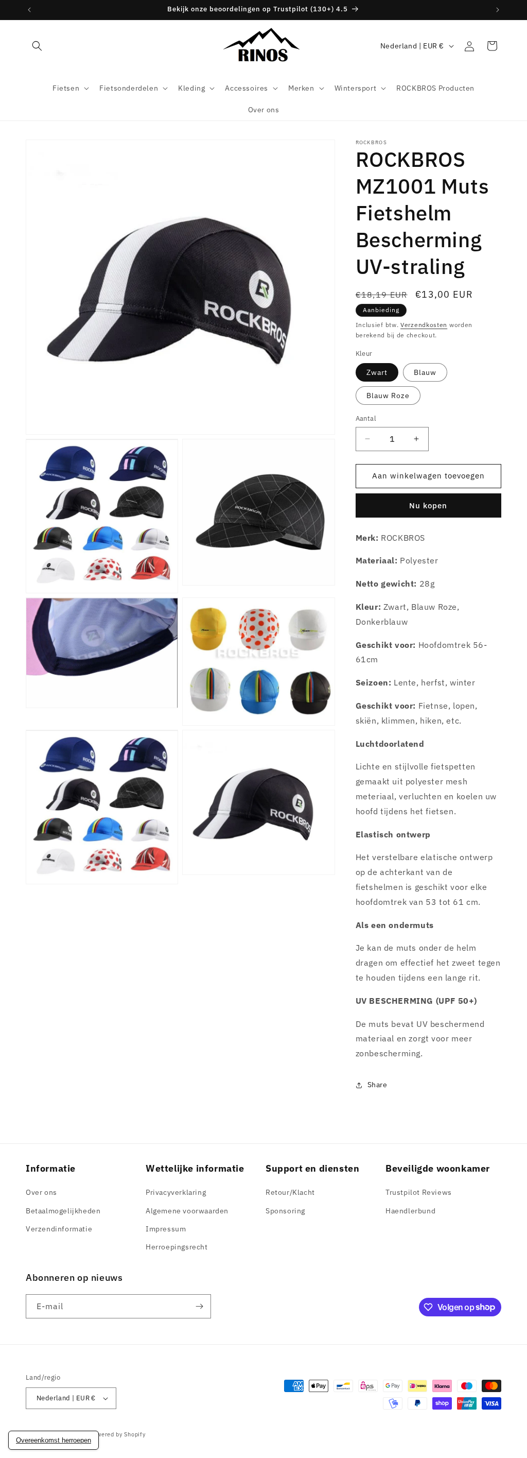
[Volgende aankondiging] (497, 10)
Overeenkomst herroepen (53, 1440)
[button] (37, 46)
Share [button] (377, 1084)
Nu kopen (428, 505)
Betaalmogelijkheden (63, 1210)
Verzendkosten (423, 325)
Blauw (425, 372)
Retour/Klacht (290, 1192)
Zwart (377, 372)
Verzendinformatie (59, 1228)
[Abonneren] (199, 1306)
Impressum (166, 1228)
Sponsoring (285, 1210)
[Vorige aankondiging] (29, 10)
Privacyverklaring (176, 1192)
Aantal (366, 418)
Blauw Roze (388, 395)
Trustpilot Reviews (418, 1192)
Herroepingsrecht (177, 1246)
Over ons (41, 1192)
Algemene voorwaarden (187, 1210)
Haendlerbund (410, 1210)
